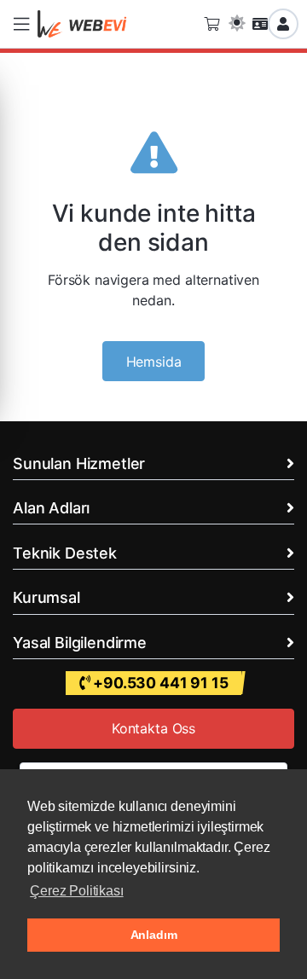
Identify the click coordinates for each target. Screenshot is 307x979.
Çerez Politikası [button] (76, 890)
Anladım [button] (153, 934)
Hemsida (154, 361)
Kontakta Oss (153, 728)
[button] (21, 24)
